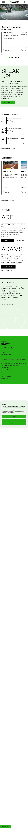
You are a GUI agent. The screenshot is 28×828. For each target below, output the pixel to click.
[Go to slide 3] (12, 57)
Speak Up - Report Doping (7, 370)
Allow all (14, 420)
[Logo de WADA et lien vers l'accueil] (14, 2)
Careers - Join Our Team (7, 372)
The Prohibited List (5, 367)
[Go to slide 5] (15, 57)
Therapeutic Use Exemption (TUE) (9, 365)
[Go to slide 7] (18, 57)
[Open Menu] (3, 2)
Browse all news (6, 200)
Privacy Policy (4, 378)
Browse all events (6, 148)
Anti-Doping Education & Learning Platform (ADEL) (13, 363)
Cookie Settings (5, 826)
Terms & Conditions (6, 376)
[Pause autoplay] (2, 54)
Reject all (14, 416)
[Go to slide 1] (9, 57)
